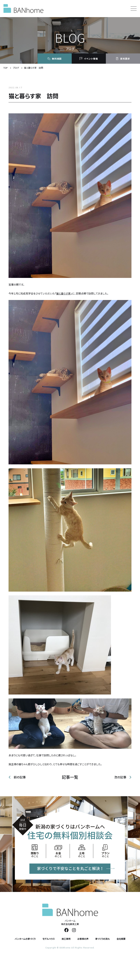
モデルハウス (48, 938)
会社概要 (121, 938)
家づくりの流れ (102, 938)
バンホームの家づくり (25, 938)
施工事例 (66, 938)
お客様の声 (82, 938)
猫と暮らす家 (63, 293)
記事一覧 (70, 777)
